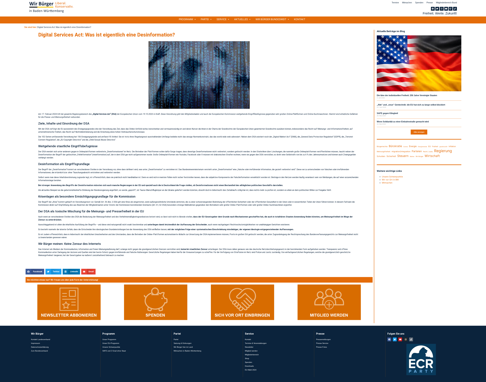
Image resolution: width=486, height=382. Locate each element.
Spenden (419, 3)
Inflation (452, 146)
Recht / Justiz (428, 152)
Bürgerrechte (382, 146)
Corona (405, 146)
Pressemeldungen (323, 339)
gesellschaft (443, 146)
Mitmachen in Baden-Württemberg (187, 351)
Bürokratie (395, 146)
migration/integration (401, 151)
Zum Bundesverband (39, 351)
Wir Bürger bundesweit (271, 19)
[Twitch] (450, 9)
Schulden (381, 156)
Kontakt (299, 19)
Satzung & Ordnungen (182, 343)
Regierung (443, 151)
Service (221, 19)
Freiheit (435, 146)
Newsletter (249, 347)
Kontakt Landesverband (40, 339)
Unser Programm (109, 339)
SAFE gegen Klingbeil (387, 113)
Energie (413, 146)
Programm (186, 19)
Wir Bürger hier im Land (183, 347)
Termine (395, 3)
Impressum (35, 343)
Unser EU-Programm (110, 343)
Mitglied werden (251, 351)
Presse (430, 3)
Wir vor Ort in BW (390, 179)
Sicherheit (391, 156)
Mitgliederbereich (252, 355)
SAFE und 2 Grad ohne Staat (114, 351)
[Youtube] (446, 9)
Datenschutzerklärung (40, 347)
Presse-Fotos (321, 347)
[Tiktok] (455, 9)
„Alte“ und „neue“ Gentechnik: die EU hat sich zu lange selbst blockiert (411, 105)
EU (429, 146)
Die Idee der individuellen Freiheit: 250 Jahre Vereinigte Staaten (407, 95)
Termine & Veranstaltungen (256, 343)
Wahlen (412, 156)
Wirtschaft (432, 156)
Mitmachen (407, 3)
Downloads (249, 366)
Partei (205, 19)
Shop (247, 358)
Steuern (403, 156)
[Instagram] (442, 9)
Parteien (417, 151)
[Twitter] (437, 9)
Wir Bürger (419, 156)
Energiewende (422, 146)
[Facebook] (433, 9)
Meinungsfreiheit (383, 151)
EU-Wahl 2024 (250, 370)
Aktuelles (241, 19)
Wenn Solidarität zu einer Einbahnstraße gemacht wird (403, 122)
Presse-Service (322, 343)
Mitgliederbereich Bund (446, 3)
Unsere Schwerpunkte (392, 176)
